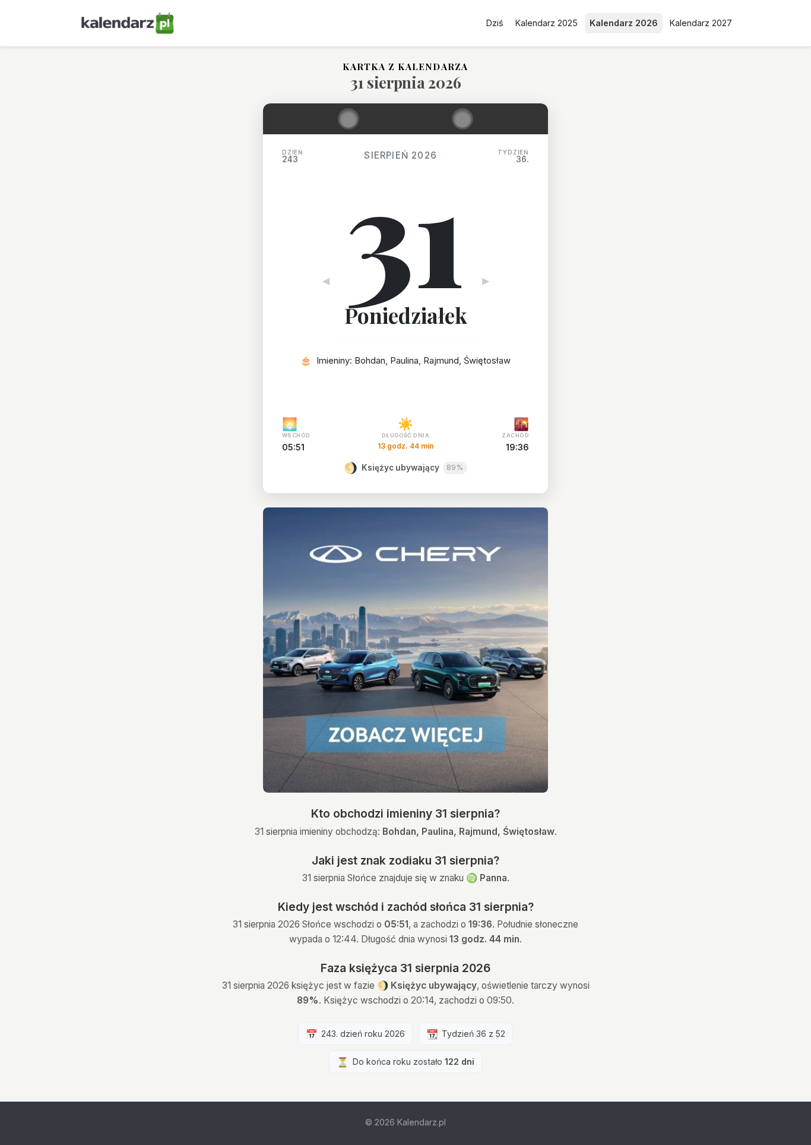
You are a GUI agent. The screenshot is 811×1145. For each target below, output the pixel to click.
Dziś (494, 23)
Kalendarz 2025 (546, 23)
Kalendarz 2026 (624, 23)
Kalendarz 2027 (701, 23)
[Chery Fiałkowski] (405, 650)
